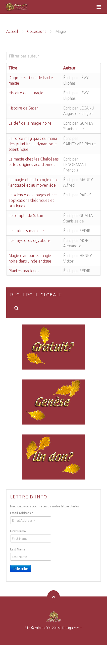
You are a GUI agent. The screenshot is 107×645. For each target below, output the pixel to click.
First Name (18, 531)
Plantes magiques (23, 271)
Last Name (17, 549)
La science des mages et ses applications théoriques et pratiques (32, 200)
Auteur (69, 68)
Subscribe (20, 568)
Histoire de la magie (25, 93)
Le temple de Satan (25, 215)
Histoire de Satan (23, 108)
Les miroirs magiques (27, 230)
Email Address (21, 513)
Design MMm (72, 628)
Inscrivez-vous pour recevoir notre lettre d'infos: (45, 506)
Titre (12, 68)
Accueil (12, 31)
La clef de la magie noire (30, 123)
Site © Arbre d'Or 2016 (42, 628)
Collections (36, 31)
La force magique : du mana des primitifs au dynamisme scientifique (32, 144)
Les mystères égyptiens (29, 240)
